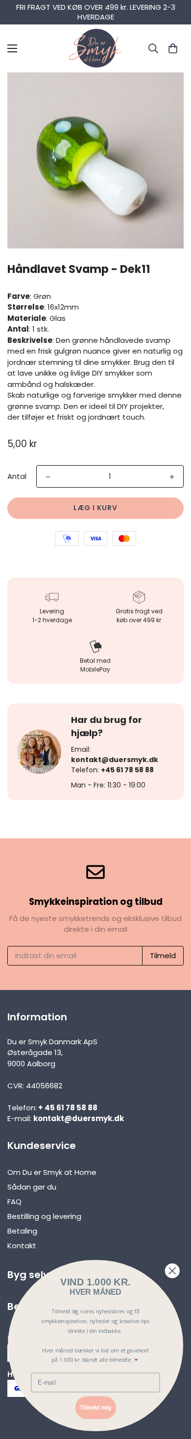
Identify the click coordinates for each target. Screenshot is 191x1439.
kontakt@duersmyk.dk (114, 759)
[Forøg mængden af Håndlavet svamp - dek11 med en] (172, 477)
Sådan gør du (31, 1187)
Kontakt (21, 1245)
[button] (173, 48)
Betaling (22, 1231)
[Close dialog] (172, 1271)
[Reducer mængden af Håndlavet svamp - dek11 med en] (48, 477)
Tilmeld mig (95, 1407)
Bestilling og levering (44, 1216)
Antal (16, 476)
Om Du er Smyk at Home (51, 1172)
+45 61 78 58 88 (127, 770)
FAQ (14, 1201)
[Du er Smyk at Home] (95, 48)
